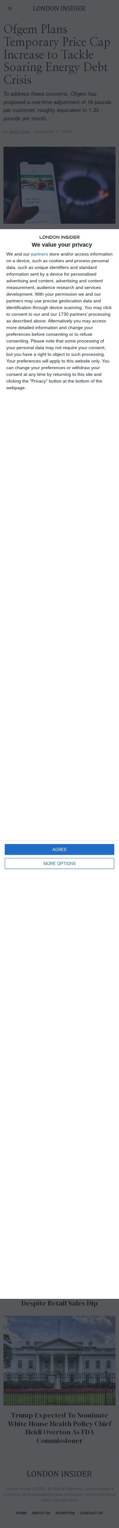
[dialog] (59, 764)
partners (39, 254)
